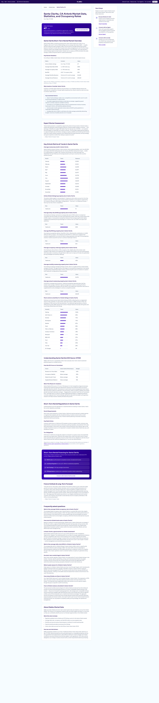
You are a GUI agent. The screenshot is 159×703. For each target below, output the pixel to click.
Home (45, 7)
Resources (133, 1)
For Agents (140, 1)
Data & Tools (125, 1)
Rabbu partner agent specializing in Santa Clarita (56, 443)
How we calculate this (82, 29)
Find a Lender (11, 1)
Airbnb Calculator (24, 1)
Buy (2, 1)
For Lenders (148, 1)
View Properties (103, 23)
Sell (6, 1)
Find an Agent (102, 34)
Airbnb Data (52, 7)
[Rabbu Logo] (79, 1)
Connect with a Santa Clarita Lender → (67, 476)
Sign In (155, 1)
